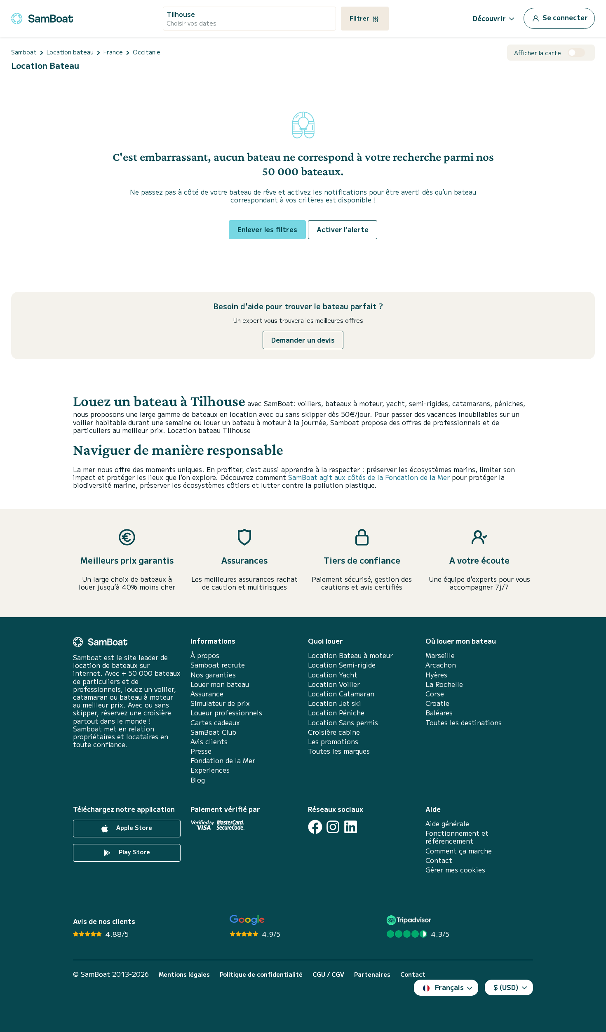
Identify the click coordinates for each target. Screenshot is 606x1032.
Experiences (210, 770)
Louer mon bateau (219, 684)
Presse (200, 751)
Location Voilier (334, 684)
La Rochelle (444, 684)
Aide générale (447, 823)
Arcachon (440, 665)
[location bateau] (42, 17)
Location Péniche (336, 713)
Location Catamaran (341, 694)
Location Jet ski (334, 703)
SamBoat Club (213, 732)
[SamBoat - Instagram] (333, 827)
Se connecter (564, 17)
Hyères (436, 675)
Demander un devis (303, 340)
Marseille (440, 655)
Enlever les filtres (267, 229)
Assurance (206, 694)
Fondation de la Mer (222, 760)
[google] (247, 920)
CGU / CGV (328, 974)
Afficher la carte (537, 52)
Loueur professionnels (226, 713)
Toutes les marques (339, 751)
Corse (434, 694)
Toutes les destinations (463, 722)
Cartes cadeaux (215, 722)
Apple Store (133, 827)
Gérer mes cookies (455, 870)
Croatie (437, 703)
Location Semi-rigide (342, 665)
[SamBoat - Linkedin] (350, 827)
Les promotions (333, 741)
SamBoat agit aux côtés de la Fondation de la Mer (369, 477)
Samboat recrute (217, 665)
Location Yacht (332, 675)
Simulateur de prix (220, 703)
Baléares (439, 713)
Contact (438, 860)
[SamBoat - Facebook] (315, 827)
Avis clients (209, 741)
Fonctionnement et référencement (457, 837)
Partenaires (372, 974)
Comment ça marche (458, 851)
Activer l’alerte (343, 229)
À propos (204, 655)
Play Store (133, 852)
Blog (197, 780)
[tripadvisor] (410, 920)
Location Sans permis (343, 722)
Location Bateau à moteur (350, 655)
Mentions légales (184, 974)
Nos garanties (213, 675)
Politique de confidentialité (261, 974)
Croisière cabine (334, 732)
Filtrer (360, 18)
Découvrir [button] (489, 18)
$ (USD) (506, 987)
